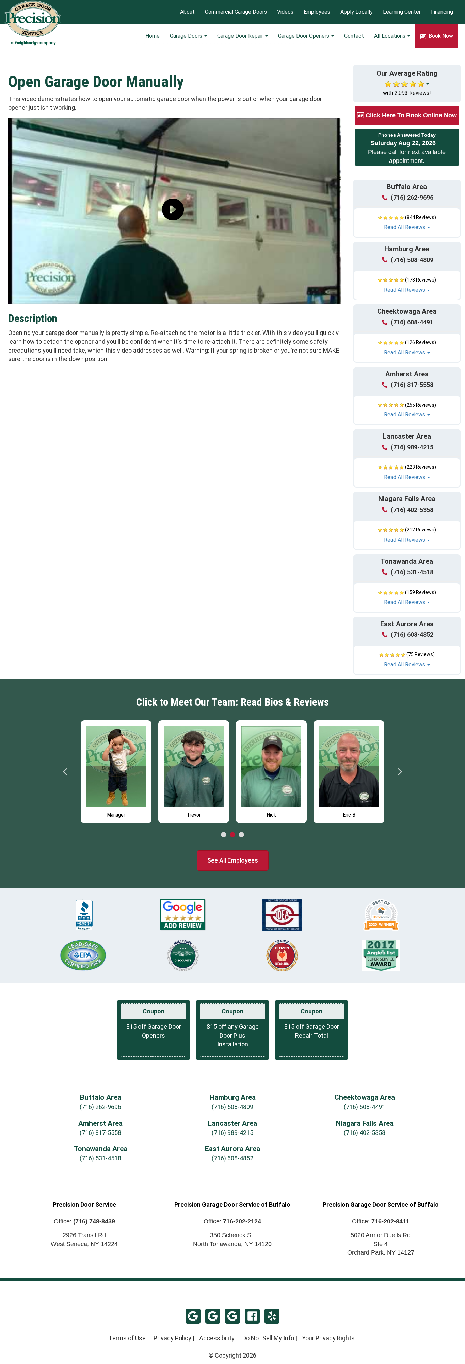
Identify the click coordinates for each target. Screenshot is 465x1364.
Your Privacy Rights (328, 1338)
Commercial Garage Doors (236, 12)
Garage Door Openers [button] (304, 36)
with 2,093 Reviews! (407, 93)
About (187, 12)
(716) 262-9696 (412, 197)
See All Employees (232, 860)
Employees (317, 12)
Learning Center (402, 12)
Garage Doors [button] (187, 36)
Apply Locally (356, 12)
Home (152, 36)
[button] (407, 222)
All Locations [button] (390, 36)
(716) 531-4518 (412, 572)
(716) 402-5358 (412, 509)
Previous (65, 771)
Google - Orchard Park (232, 1316)
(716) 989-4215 (412, 447)
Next (399, 771)
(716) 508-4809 (412, 259)
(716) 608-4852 (412, 634)
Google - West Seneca (212, 1316)
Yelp (271, 1316)
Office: (84, 1221)
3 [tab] (241, 835)
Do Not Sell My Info (268, 1338)
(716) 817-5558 (412, 384)
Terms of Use (127, 1338)
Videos (285, 12)
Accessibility (217, 1338)
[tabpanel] (116, 770)
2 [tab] (232, 835)
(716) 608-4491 (412, 322)
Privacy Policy (172, 1338)
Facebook (252, 1316)
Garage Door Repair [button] (240, 36)
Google (193, 1316)
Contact (354, 36)
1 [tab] (223, 835)
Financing (442, 12)
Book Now (440, 36)
